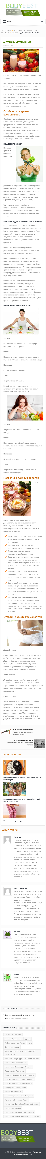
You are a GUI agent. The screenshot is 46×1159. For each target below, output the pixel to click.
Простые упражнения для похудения (19, 1079)
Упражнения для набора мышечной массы (21, 1104)
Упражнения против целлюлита (17, 1116)
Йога (30, 1043)
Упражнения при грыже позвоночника (23, 733)
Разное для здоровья (13, 1092)
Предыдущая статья (24, 729)
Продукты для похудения (14, 1071)
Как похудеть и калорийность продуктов (19, 1015)
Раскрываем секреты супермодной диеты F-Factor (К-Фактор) (22, 800)
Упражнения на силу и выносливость (19, 1112)
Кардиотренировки (12, 1047)
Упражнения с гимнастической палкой (20, 743)
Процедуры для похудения (15, 1087)
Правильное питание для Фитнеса (18, 1067)
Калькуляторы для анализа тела (16, 1019)
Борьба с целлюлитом (13, 1039)
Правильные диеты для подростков (18, 821)
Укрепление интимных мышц (16, 1100)
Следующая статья (22, 740)
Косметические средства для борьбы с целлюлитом (20, 1052)
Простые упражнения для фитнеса (18, 1083)
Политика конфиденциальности (27, 1153)
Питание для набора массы (15, 1063)
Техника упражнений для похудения (19, 1096)
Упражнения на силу (13, 1108)
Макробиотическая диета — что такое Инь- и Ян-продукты (22, 778)
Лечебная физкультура (13, 1059)
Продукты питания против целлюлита (19, 1075)
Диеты (12, 45)
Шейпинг (36, 1116)
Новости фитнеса (32, 1059)
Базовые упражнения (13, 1035)
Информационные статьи (15, 1043)
